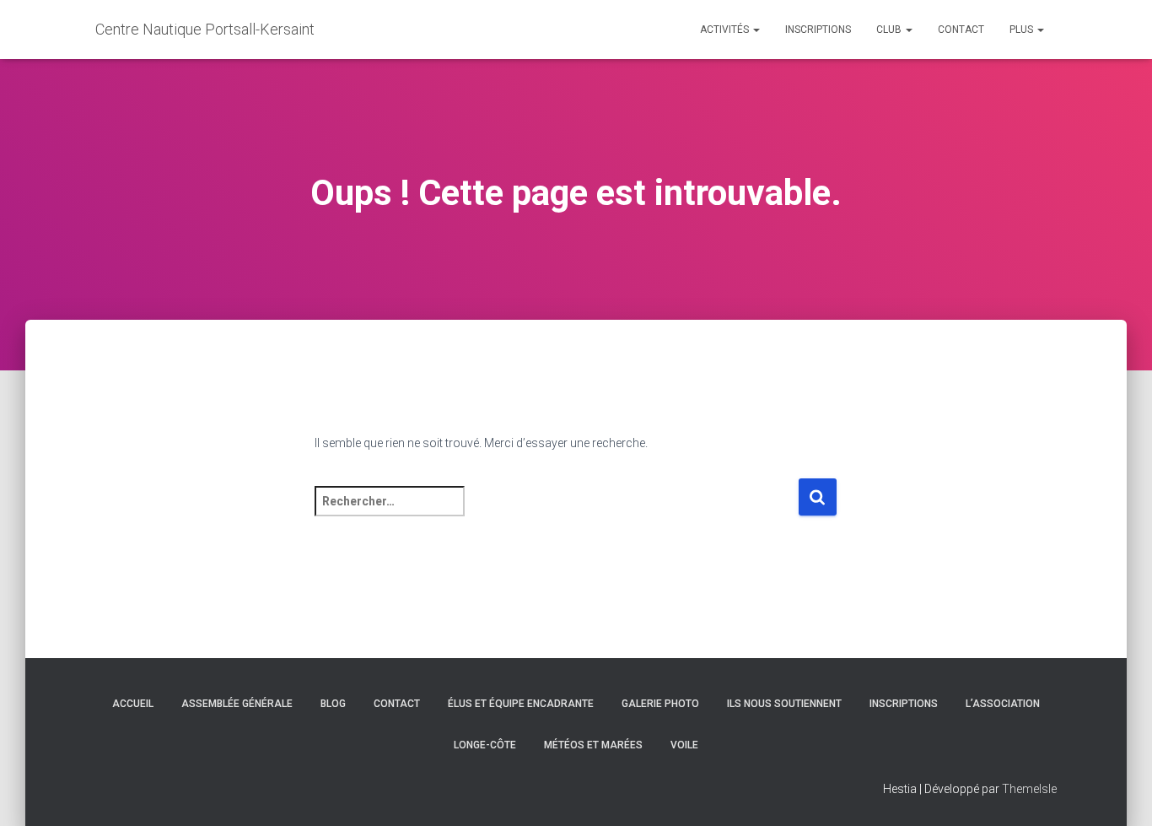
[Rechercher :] (556, 512)
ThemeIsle (1029, 789)
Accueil (132, 704)
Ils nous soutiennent (784, 704)
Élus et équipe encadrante (521, 704)
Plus (1022, 29)
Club (890, 29)
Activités (725, 29)
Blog (333, 704)
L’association (1003, 704)
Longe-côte (485, 745)
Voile (684, 745)
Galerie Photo (660, 704)
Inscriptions (818, 29)
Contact (961, 29)
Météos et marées (593, 745)
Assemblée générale (237, 704)
